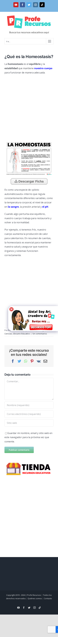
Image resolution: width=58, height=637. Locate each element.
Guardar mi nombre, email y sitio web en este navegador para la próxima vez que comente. (28, 437)
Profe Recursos (34, 595)
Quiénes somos (35, 598)
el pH (45, 206)
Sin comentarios (39, 333)
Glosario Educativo (21, 333)
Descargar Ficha (31, 181)
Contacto (48, 598)
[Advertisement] (29, 106)
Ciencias (8, 333)
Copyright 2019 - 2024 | (16, 595)
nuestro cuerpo (43, 68)
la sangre (13, 206)
